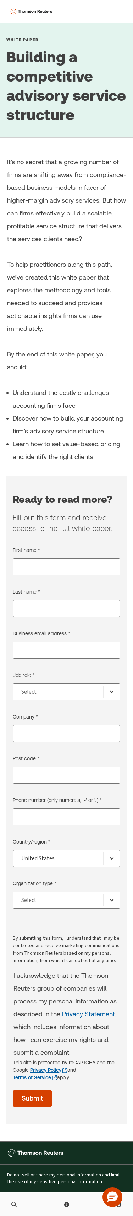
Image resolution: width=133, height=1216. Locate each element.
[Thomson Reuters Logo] (32, 11)
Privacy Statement (88, 1014)
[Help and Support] (67, 1204)
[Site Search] (14, 1204)
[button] (112, 1197)
